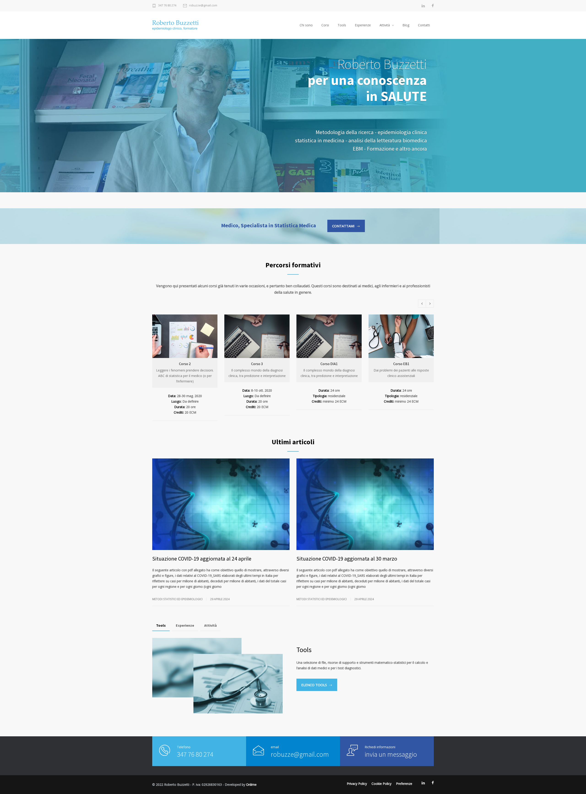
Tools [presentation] (161, 625)
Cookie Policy (381, 783)
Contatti (424, 25)
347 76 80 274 (167, 5)
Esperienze (363, 25)
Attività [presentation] (210, 625)
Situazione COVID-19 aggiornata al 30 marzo (346, 558)
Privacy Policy (357, 783)
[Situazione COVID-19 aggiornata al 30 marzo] (365, 504)
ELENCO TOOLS (314, 685)
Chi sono (306, 25)
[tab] (161, 625)
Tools (342, 25)
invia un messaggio (391, 754)
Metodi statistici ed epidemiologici (177, 599)
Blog (405, 25)
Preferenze (404, 783)
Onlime (251, 784)
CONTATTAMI (343, 226)
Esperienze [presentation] (185, 625)
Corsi (325, 25)
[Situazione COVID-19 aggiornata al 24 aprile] (221, 504)
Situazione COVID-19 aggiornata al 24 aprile (201, 558)
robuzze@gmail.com (203, 5)
